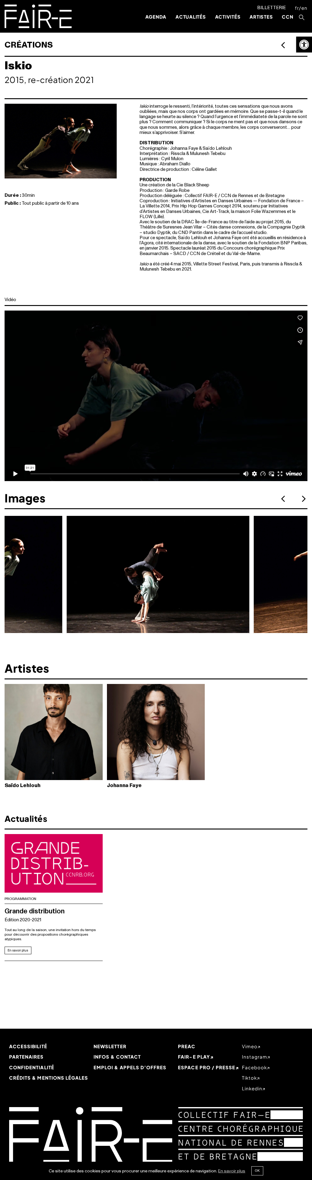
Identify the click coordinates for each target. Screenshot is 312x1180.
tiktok (249, 1078)
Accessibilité (28, 1046)
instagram (254, 1056)
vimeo (249, 1046)
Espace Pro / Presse (206, 1067)
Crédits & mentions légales (48, 1078)
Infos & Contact (117, 1056)
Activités (228, 17)
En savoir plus (18, 950)
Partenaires (26, 1056)
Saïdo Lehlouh (23, 785)
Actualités (191, 17)
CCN (287, 17)
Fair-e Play (194, 1056)
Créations (29, 45)
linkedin (252, 1088)
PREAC (186, 1046)
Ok (257, 1170)
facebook (254, 1067)
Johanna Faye (124, 785)
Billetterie (271, 8)
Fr (297, 8)
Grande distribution (35, 911)
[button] (304, 44)
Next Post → (283, 45)
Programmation (20, 898)
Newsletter (110, 1046)
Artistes (261, 17)
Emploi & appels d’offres (130, 1067)
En (304, 8)
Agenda (156, 17)
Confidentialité (31, 1067)
